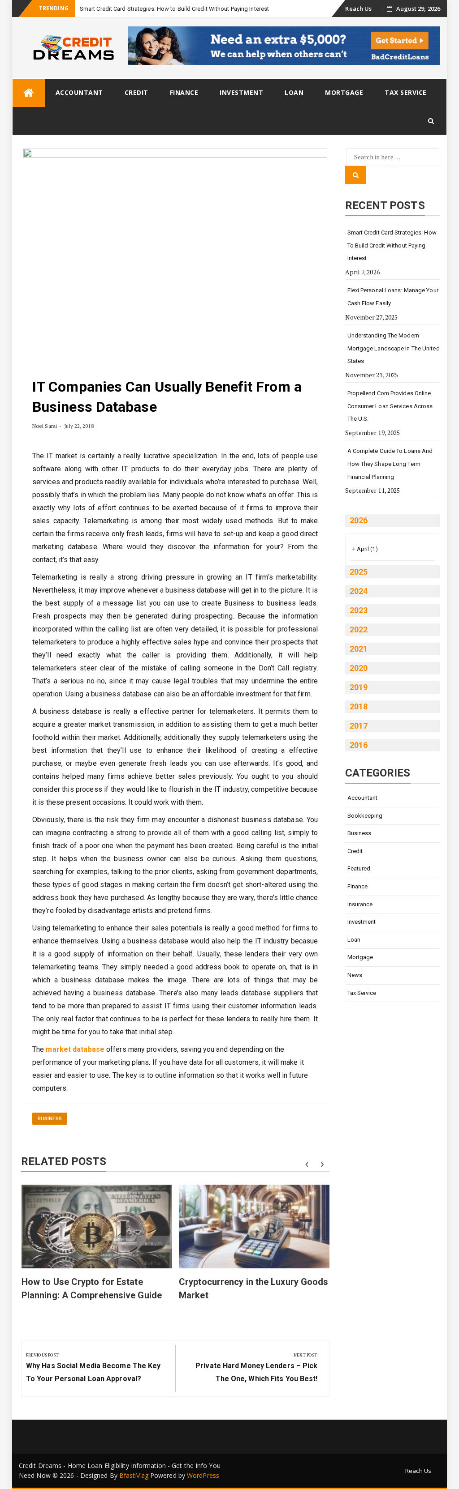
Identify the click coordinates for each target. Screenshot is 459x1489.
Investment (241, 92)
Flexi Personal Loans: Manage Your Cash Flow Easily (392, 297)
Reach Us (358, 8)
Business (50, 1119)
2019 (359, 687)
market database (75, 1049)
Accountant (79, 92)
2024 (359, 591)
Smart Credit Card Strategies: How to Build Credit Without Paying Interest (174, 8)
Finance (184, 92)
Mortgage (344, 92)
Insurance (360, 904)
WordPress (203, 1475)
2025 (359, 571)
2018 (359, 706)
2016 (359, 745)
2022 (359, 629)
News (354, 975)
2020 (359, 668)
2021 (359, 648)
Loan (294, 92)
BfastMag (133, 1475)
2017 (359, 725)
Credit (136, 92)
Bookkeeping (365, 815)
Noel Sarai (44, 425)
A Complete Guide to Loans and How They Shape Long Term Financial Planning (390, 464)
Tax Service (406, 92)
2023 (359, 610)
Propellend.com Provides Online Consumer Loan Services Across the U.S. (390, 406)
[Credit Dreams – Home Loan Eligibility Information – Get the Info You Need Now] (29, 93)
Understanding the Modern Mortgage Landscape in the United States (393, 348)
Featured (359, 868)
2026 (359, 520)
